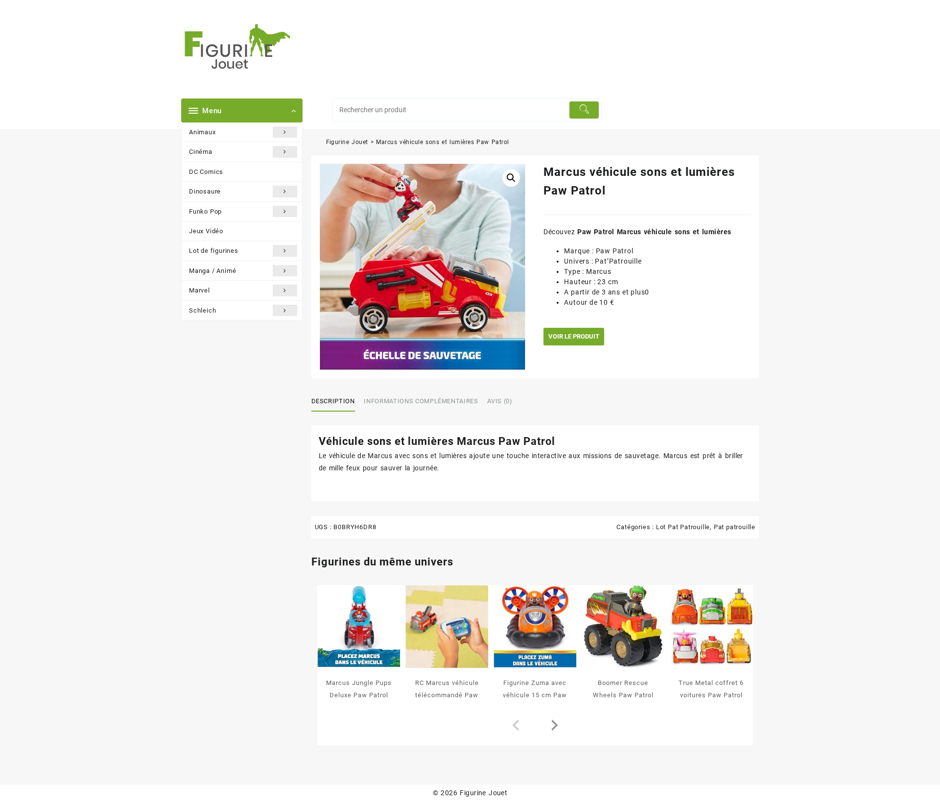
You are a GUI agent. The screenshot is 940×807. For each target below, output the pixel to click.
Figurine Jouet (347, 142)
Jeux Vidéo (206, 231)
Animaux (202, 132)
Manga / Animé (212, 270)
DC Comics (206, 171)
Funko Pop (205, 211)
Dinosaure (205, 191)
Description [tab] (333, 401)
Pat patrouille (734, 527)
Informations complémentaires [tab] (421, 401)
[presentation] (515, 725)
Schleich (202, 310)
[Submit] (584, 110)
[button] (511, 178)
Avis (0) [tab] (499, 401)
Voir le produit (573, 336)
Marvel (199, 290)
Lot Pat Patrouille (683, 527)
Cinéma (200, 151)
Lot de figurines (213, 250)
